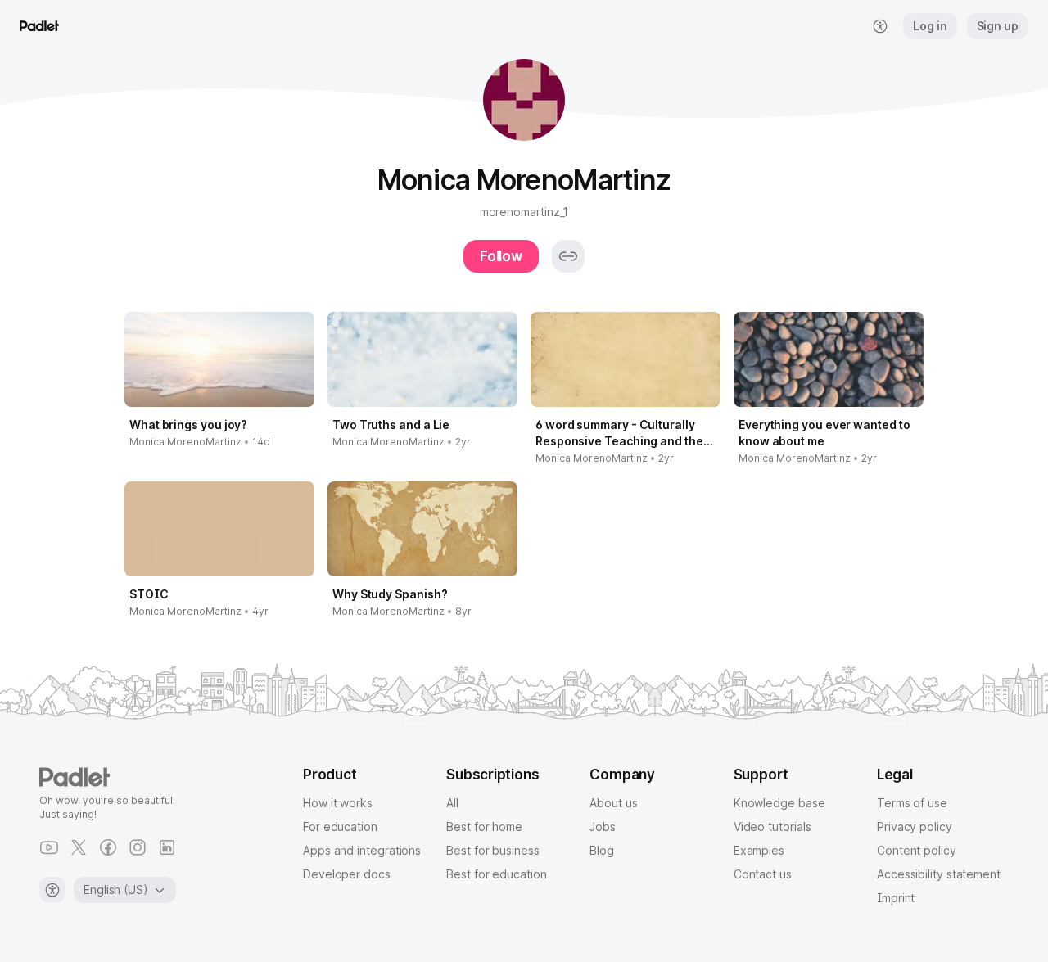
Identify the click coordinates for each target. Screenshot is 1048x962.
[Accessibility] (52, 890)
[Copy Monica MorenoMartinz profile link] (568, 256)
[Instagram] (137, 847)
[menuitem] (880, 26)
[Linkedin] (167, 847)
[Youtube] (49, 847)
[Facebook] (108, 847)
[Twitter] (78, 847)
